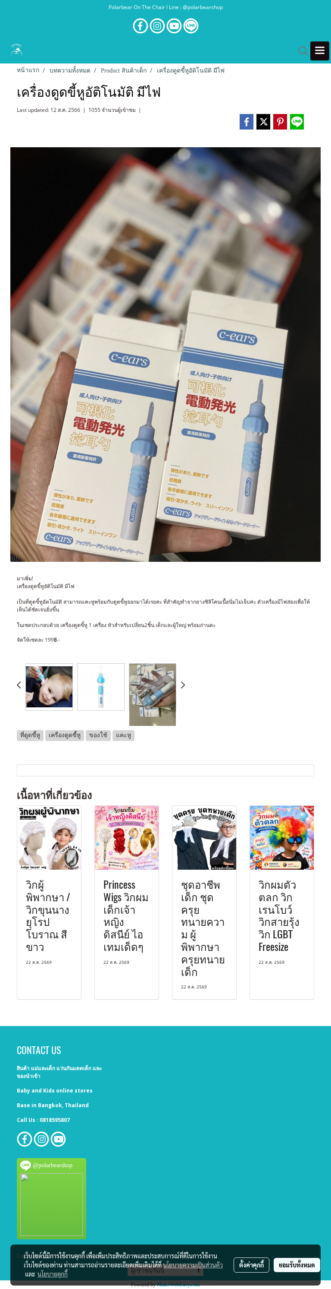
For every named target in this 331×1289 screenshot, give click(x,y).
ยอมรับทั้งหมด (297, 1265)
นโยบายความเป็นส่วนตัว (193, 1265)
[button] (300, 51)
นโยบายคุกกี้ (52, 1274)
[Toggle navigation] (319, 50)
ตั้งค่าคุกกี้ (251, 1265)
